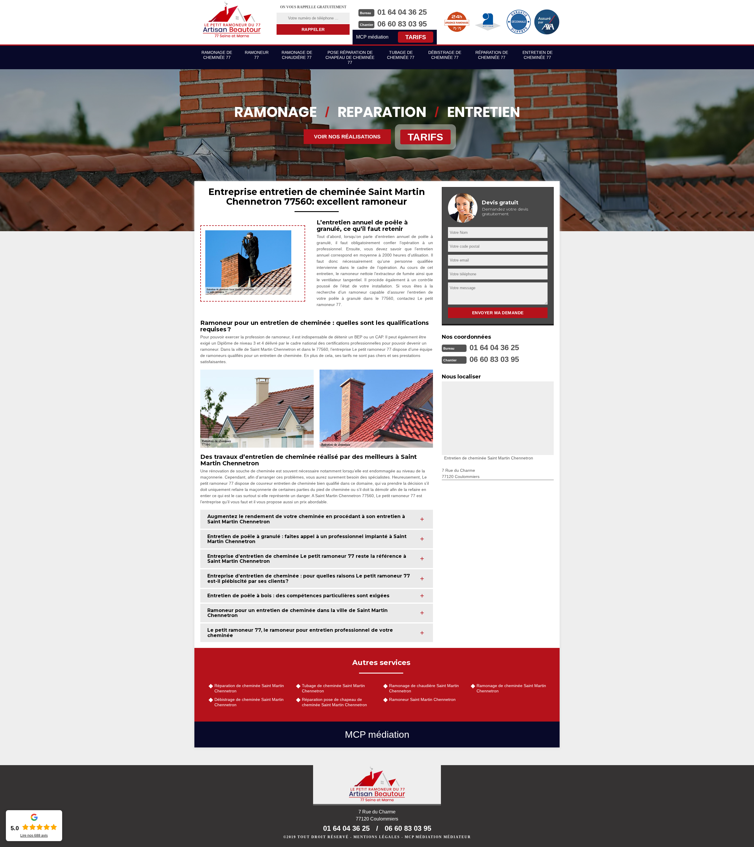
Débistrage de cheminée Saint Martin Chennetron (249, 702)
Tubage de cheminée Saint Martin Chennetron (333, 688)
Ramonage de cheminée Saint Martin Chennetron (511, 688)
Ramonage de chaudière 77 (297, 55)
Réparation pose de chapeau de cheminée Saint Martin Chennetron (334, 702)
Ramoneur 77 (257, 55)
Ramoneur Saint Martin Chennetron (422, 699)
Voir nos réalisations (347, 137)
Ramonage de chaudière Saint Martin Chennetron (424, 688)
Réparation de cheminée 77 (491, 55)
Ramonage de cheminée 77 (216, 55)
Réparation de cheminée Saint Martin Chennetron (249, 688)
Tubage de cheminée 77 (400, 55)
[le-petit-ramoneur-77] (231, 19)
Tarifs (415, 37)
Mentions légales (376, 837)
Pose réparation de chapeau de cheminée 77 (349, 57)
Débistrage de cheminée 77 (444, 55)
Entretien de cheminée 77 (537, 55)
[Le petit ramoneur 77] (377, 785)
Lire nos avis (34, 835)
